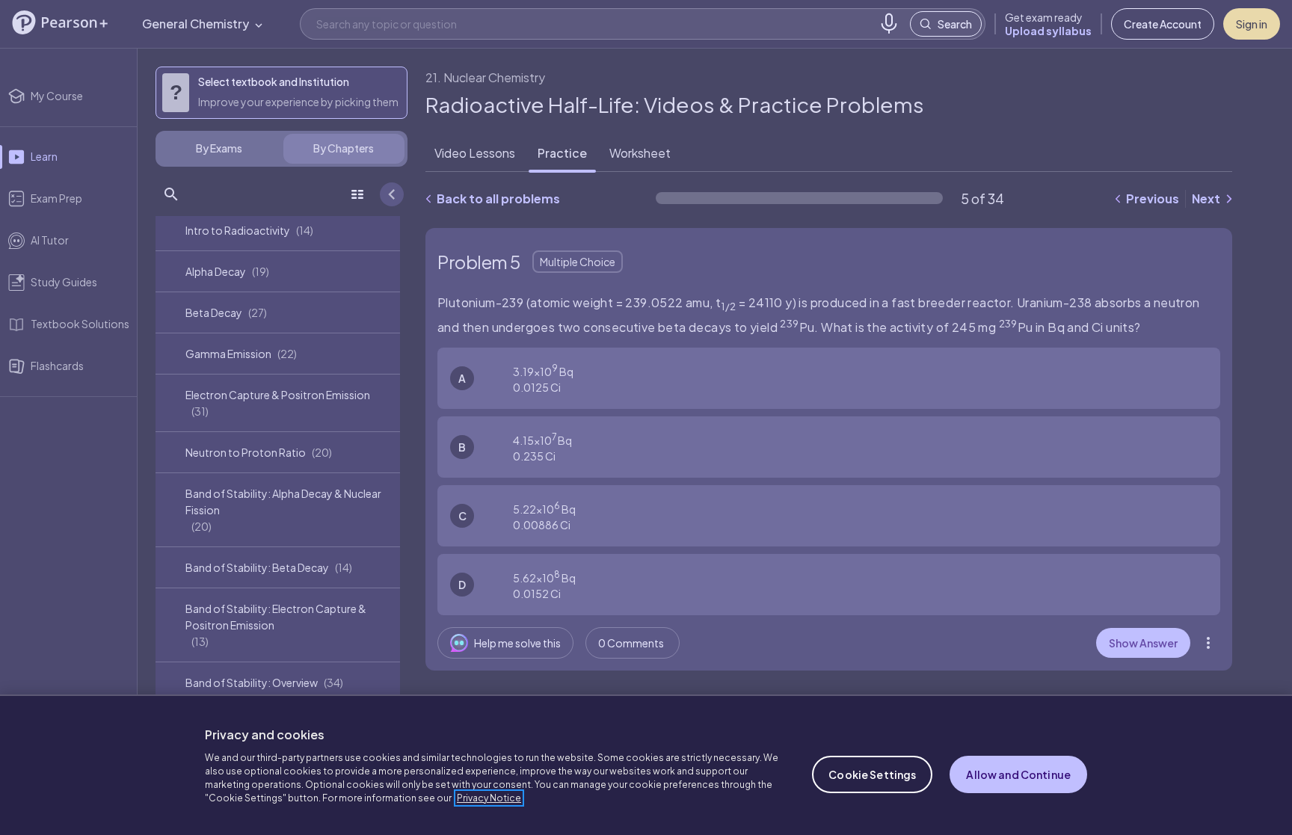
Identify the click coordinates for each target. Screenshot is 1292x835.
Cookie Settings (872, 774)
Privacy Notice (489, 798)
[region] (646, 764)
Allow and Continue (1018, 774)
